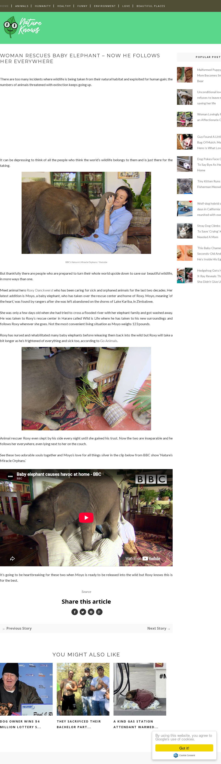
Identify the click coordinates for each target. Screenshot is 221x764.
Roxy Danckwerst (40, 290)
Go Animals (108, 341)
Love (126, 6)
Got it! (184, 748)
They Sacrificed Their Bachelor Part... (79, 724)
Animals (21, 6)
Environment (105, 6)
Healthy (64, 6)
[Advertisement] (129, 27)
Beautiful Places (151, 6)
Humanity (43, 6)
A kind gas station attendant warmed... (136, 724)
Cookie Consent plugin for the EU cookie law (184, 755)
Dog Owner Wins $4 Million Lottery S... (20, 724)
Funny (82, 6)
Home (4, 6)
